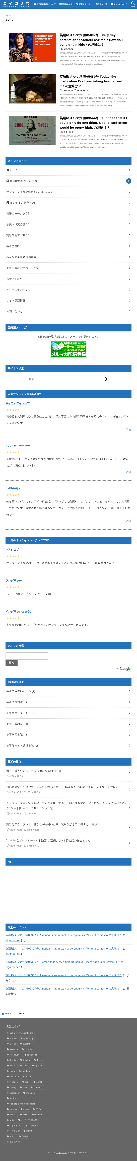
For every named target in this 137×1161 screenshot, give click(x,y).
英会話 (13, 1136)
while (12, 1120)
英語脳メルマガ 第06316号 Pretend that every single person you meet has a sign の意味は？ (63, 961)
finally (12, 1071)
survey (26, 1109)
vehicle (13, 1115)
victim (25, 1115)
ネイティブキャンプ (18, 403)
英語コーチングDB (18, 213)
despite (13, 1060)
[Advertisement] (34, 891)
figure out (39, 1066)
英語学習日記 (16, 734)
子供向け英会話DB (18, 224)
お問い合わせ (14, 311)
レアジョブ (12, 549)
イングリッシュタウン (19, 611)
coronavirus (15, 1055)
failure (25, 1066)
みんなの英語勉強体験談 (21, 256)
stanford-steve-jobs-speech (23, 1104)
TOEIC (39, 1109)
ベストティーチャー (18, 445)
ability (12, 1033)
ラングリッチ (14, 580)
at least (13, 1044)
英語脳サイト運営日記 (22, 745)
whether (38, 1115)
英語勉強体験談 (66, 4)
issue (27, 1082)
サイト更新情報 (16, 300)
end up (13, 1066)
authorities (28, 1044)
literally (13, 1087)
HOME (8, 1014)
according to (27, 1033)
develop (26, 1060)
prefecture (31, 1093)
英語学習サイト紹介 (20, 712)
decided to (32, 1055)
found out (25, 1071)
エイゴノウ (61, 1152)
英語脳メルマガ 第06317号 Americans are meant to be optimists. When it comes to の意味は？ (64, 935)
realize (13, 1098)
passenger (15, 1093)
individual (14, 1077)
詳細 (128, 429)
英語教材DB (13, 246)
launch (39, 1082)
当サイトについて (17, 278)
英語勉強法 (15, 1142)
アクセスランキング (18, 289)
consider (29, 1049)
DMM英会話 (13, 488)
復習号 (29, 1131)
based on (14, 1049)
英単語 (25, 1136)
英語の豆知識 (17, 702)
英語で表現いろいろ (20, 691)
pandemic (37, 1087)
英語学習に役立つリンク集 (22, 267)
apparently (28, 1038)
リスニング (15, 1131)
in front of (14, 1082)
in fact (28, 1077)
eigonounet (13, 940)
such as (13, 1109)
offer (25, 1087)
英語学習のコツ (18, 723)
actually (13, 1038)
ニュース (32, 1126)
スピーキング (16, 1126)
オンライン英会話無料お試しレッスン (29, 191)
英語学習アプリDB (18, 235)
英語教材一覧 (101, 4)
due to (40, 1060)
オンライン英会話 (29, 1120)
